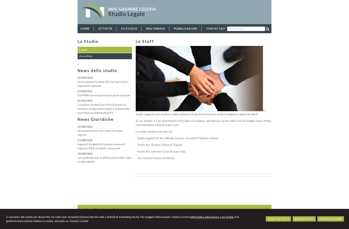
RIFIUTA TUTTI (304, 219)
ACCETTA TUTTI (278, 219)
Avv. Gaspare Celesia (132, 9)
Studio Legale (126, 13)
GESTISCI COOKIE (331, 219)
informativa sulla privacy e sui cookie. (212, 217)
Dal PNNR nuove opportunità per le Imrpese (103, 95)
